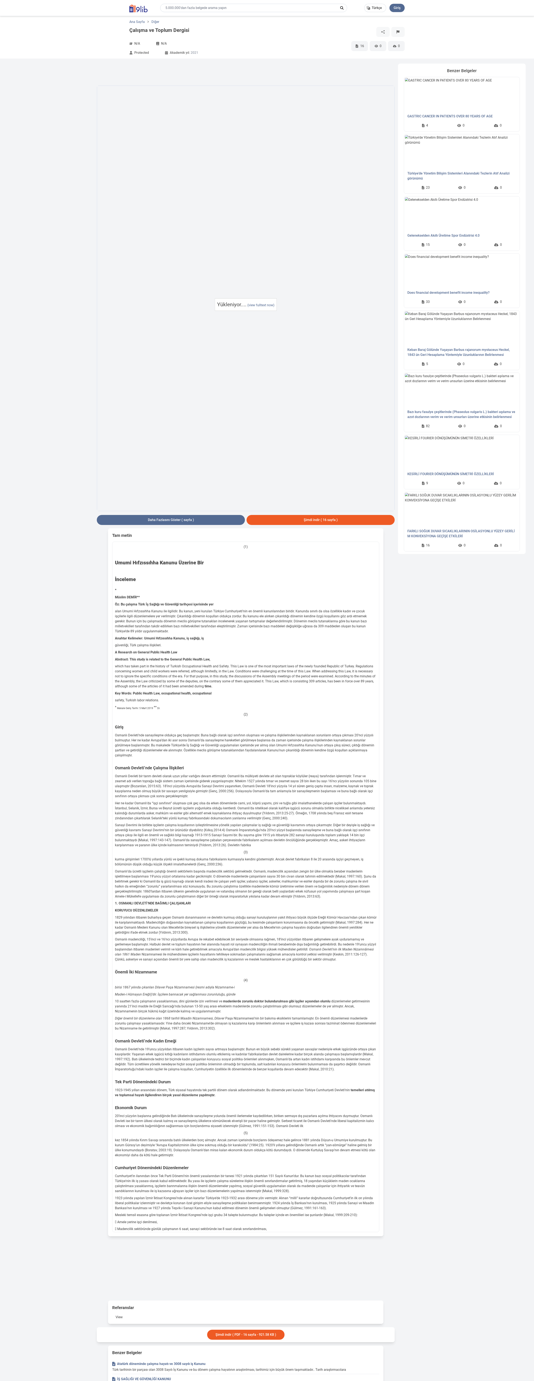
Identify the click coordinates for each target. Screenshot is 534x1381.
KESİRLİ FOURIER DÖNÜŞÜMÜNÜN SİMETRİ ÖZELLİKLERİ (450, 474)
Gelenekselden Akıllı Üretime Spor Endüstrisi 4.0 (443, 235)
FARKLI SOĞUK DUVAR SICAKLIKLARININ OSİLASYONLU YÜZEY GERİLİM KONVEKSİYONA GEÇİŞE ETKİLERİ (461, 533)
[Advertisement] (51, 126)
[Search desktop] (342, 8)
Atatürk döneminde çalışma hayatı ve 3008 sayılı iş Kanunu (161, 1364)
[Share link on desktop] (383, 32)
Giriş (397, 8)
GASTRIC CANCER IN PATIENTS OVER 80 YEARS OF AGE (450, 116)
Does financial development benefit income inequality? (448, 293)
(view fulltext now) (261, 305)
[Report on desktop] (398, 32)
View (119, 1317)
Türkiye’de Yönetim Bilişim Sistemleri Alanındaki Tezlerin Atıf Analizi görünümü (458, 175)
